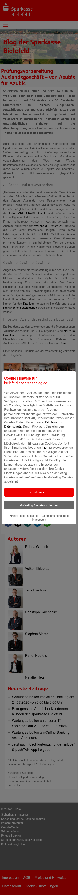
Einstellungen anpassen (24, 516)
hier (45, 447)
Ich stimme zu (39, 492)
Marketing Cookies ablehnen (39, 505)
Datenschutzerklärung (55, 516)
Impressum (39, 519)
